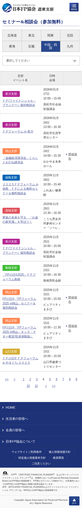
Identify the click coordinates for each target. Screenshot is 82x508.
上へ (74, 501)
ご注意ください (41, 463)
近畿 (31, 46)
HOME (10, 407)
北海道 (12, 35)
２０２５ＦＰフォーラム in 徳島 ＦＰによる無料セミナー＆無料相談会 (20, 189)
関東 (50, 35)
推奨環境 (58, 457)
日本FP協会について (20, 441)
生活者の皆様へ (17, 418)
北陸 (70, 35)
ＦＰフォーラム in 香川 (18, 131)
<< (7, 379)
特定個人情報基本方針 (32, 457)
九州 (70, 46)
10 (28, 386)
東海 (12, 46)
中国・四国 (50, 46)
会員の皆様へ (15, 430)
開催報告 (72, 157)
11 (36, 386)
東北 (31, 35)
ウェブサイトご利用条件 (27, 452)
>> (54, 386)
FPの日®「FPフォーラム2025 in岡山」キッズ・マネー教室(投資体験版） (19, 332)
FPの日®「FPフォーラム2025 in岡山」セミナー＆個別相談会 (19, 303)
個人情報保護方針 (60, 452)
